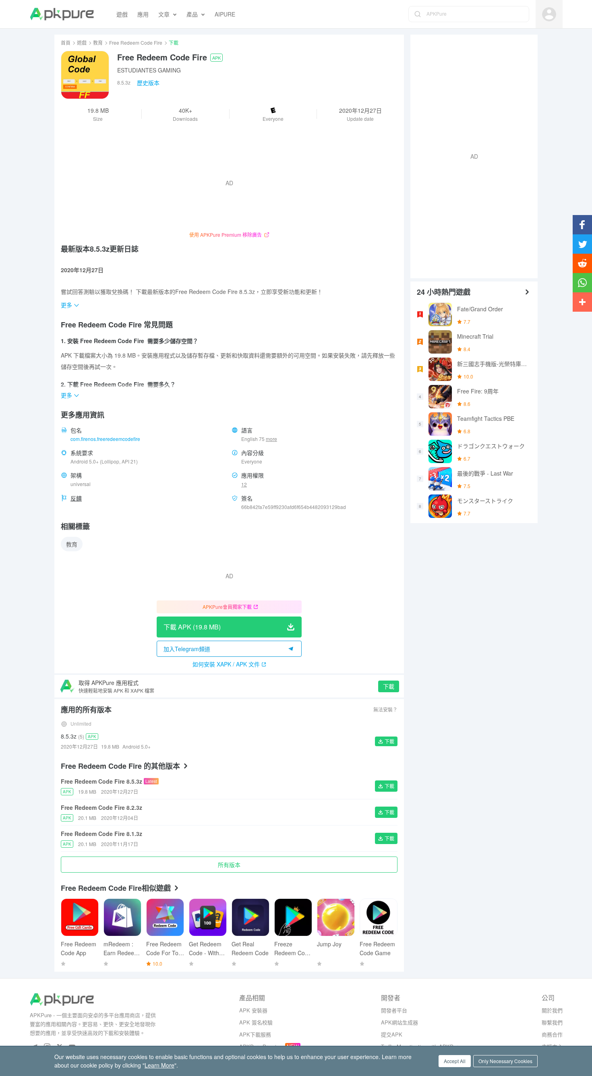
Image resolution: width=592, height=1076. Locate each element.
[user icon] (549, 14)
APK (216, 57)
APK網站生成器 (399, 1022)
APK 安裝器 (253, 1010)
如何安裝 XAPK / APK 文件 (226, 664)
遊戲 (82, 42)
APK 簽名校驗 (256, 1022)
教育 (98, 42)
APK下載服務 (255, 1034)
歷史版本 (148, 83)
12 (244, 484)
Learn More (159, 1065)
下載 (388, 686)
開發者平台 (394, 1010)
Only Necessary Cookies (505, 1060)
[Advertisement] (470, 155)
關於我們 (552, 1010)
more (271, 439)
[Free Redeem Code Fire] (85, 75)
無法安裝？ (385, 709)
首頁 (65, 42)
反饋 (76, 498)
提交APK (391, 1034)
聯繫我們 (552, 1022)
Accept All (455, 1060)
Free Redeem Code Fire (135, 42)
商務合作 (552, 1034)
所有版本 (229, 865)
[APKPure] (62, 14)
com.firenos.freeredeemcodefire (105, 438)
